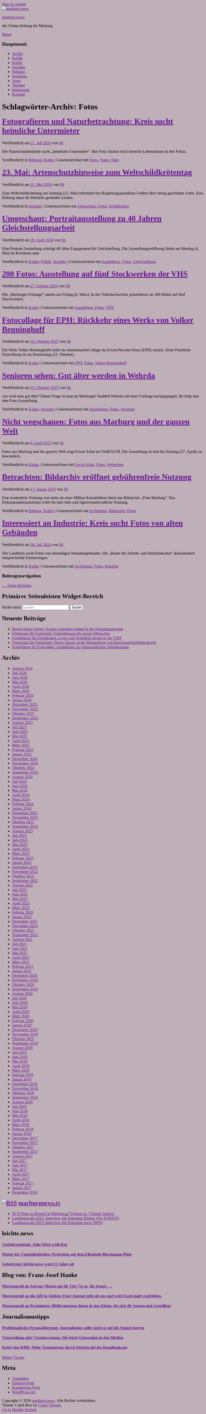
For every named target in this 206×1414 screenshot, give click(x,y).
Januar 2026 (21, 700)
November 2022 (25, 871)
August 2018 (22, 1102)
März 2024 (20, 799)
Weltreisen (115, 464)
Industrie (112, 566)
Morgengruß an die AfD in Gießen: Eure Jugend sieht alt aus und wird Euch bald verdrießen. (82, 1296)
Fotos (93, 160)
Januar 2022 (21, 917)
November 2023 (25, 817)
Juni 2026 (20, 677)
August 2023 (22, 831)
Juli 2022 (19, 890)
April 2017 (20, 1174)
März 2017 (20, 1179)
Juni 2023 (20, 840)
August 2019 (22, 1048)
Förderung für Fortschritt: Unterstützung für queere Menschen (61, 633)
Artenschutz (86, 206)
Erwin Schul (84, 464)
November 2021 (25, 926)
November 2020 (25, 980)
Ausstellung (110, 261)
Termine (18, 85)
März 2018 (20, 1124)
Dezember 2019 (24, 1030)
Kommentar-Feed (26, 1387)
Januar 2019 (21, 1079)
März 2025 (20, 745)
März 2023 (20, 853)
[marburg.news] (15, 9)
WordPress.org (23, 1392)
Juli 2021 (19, 944)
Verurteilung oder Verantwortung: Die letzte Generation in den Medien (62, 1337)
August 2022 (22, 885)
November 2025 (25, 709)
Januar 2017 (21, 1188)
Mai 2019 (19, 1061)
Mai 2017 (19, 1170)
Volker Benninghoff (111, 363)
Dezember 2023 (24, 813)
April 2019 (20, 1066)
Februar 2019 (22, 1075)
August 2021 (22, 939)
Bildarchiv (117, 511)
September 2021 (25, 935)
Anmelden (20, 1378)
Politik (17, 58)
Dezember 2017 (24, 1138)
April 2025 (20, 740)
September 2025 (25, 718)
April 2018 (20, 1120)
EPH (78, 363)
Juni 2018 (20, 1111)
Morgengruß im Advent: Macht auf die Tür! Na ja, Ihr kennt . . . (57, 1286)
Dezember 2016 (24, 1192)
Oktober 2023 (23, 822)
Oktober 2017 (23, 1147)
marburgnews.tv (39, 1203)
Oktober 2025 (23, 713)
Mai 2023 (19, 844)
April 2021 (20, 957)
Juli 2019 (19, 1052)
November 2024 (25, 763)
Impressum (20, 90)
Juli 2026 (19, 673)
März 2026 (20, 691)
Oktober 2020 (23, 984)
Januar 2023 (21, 862)
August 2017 (22, 1156)
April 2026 (20, 686)
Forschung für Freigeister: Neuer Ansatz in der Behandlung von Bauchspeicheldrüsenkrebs (84, 642)
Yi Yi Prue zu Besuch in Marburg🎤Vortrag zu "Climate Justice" (63, 1213)
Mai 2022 (19, 899)
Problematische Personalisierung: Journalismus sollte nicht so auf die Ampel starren (73, 1328)
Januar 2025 (21, 754)
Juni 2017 (20, 1165)
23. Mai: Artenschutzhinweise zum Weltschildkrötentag (97, 172)
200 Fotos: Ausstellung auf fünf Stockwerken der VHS (95, 273)
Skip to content (14, 4)
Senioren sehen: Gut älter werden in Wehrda (78, 375)
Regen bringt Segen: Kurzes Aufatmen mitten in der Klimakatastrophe (67, 629)
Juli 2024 (19, 781)
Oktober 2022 (23, 876)
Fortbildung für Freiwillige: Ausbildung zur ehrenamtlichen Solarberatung (70, 647)
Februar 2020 (22, 1021)
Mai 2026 (19, 682)
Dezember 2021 (24, 921)
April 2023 (20, 849)
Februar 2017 (22, 1183)
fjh (61, 143)
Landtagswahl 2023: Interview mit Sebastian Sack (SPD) (57, 1223)
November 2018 (25, 1088)
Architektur (98, 511)
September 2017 (25, 1152)
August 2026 (22, 668)
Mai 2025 (19, 736)
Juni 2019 (20, 1057)
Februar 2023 (22, 858)
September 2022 (25, 881)
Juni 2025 (20, 731)
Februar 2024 (22, 804)
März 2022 (20, 908)
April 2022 (20, 903)
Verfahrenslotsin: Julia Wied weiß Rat (34, 1244)
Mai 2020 (19, 1007)
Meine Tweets (13, 1357)
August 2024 (22, 777)
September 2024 (25, 772)
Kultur (17, 62)
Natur (104, 160)
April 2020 (20, 1011)
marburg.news (13, 17)
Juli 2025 (19, 727)
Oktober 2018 (23, 1093)
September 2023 (25, 826)
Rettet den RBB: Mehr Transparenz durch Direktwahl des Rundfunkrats (64, 1347)
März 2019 (20, 1070)
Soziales (18, 67)
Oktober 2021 (23, 930)
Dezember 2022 (24, 867)
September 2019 (25, 1043)
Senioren (128, 409)
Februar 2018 (22, 1129)
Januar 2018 (21, 1133)
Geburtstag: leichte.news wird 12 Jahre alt (38, 1264)
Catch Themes (49, 1405)
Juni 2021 (20, 948)
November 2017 (25, 1142)
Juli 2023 (19, 835)
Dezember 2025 (24, 704)
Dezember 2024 (24, 759)
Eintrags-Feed (23, 1383)
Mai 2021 (19, 953)
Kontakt (18, 94)
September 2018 (25, 1097)
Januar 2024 (21, 808)
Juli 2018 (19, 1106)
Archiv (17, 53)
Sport (16, 81)
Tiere (115, 160)
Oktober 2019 (23, 1039)
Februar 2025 (22, 750)
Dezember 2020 (24, 975)
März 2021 (20, 962)
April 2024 (20, 795)
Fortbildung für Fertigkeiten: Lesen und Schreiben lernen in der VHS (67, 638)
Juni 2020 (20, 1002)
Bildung (18, 72)
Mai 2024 (19, 790)
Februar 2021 (22, 966)
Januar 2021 (21, 971)
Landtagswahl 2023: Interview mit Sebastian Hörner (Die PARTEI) (65, 1218)
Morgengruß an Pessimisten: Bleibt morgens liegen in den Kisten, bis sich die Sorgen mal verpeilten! (86, 1306)
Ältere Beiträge (16, 585)
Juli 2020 (19, 998)
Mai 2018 (19, 1115)
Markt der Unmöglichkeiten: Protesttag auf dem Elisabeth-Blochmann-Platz (67, 1254)
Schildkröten (119, 206)
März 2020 (20, 1016)
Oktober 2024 (23, 768)
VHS (110, 307)
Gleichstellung (144, 261)
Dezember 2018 (24, 1084)
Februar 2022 (22, 912)
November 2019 (25, 1034)
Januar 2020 (21, 1025)
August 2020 (22, 993)
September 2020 (25, 989)
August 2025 (22, 722)
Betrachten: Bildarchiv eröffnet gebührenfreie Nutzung (96, 476)
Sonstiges (19, 76)
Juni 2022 (20, 894)
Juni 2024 (20, 786)
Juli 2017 (19, 1161)
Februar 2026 (22, 695)
